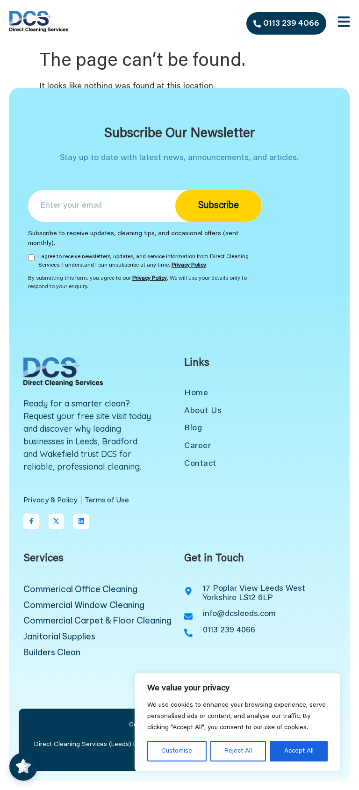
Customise (176, 751)
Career (197, 446)
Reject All (238, 751)
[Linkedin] (81, 521)
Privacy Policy (189, 265)
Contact (200, 464)
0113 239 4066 (291, 23)
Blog (193, 428)
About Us (203, 411)
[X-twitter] (57, 521)
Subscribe (218, 205)
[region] (237, 722)
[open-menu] (344, 23)
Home (196, 393)
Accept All (299, 751)
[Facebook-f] (31, 521)
